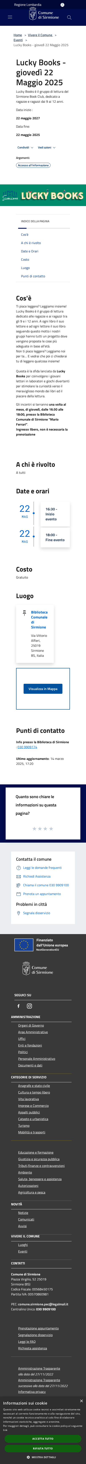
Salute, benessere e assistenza (40, 1178)
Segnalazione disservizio (35, 1334)
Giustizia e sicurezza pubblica (38, 1159)
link (5, 1430)
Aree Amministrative (33, 1031)
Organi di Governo (31, 1025)
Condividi (24, 147)
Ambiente (25, 1172)
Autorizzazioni (28, 1185)
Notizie (23, 1212)
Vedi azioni (45, 147)
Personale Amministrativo (36, 1058)
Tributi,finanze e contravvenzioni (41, 1165)
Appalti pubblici (29, 1112)
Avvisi (22, 1225)
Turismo (23, 1125)
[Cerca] (69, 17)
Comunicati (26, 1219)
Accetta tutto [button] (42, 1439)
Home (18, 34)
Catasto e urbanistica (33, 1118)
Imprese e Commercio (33, 1105)
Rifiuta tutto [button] (43, 1448)
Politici (23, 1051)
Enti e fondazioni (30, 1045)
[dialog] (43, 1430)
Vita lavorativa (28, 1098)
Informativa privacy (32, 1391)
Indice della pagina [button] (35, 221)
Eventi (18, 39)
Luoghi (23, 1244)
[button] (43, 1457)
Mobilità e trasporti (31, 1132)
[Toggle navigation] (10, 17)
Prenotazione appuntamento (38, 1328)
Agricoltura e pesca (31, 1192)
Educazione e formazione (35, 1152)
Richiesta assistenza (32, 1348)
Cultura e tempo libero (34, 1092)
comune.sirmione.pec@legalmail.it (43, 1304)
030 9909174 (27, 746)
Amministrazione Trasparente (39, 1368)
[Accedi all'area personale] (62, 4)
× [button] (81, 1401)
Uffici (21, 1038)
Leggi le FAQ (27, 1341)
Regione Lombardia (27, 4)
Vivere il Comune (40, 34)
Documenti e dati (30, 1065)
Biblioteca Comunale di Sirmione (39, 619)
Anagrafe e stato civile (34, 1085)
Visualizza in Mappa (43, 688)
